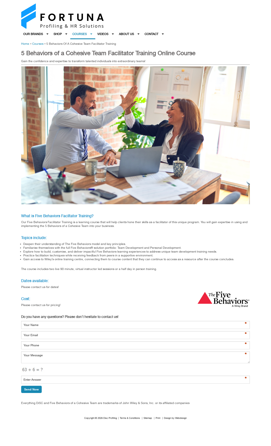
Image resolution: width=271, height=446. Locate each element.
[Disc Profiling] (72, 16)
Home (25, 43)
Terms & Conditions (130, 418)
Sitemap (148, 418)
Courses (79, 34)
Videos (102, 34)
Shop (58, 34)
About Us (126, 34)
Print (158, 418)
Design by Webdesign (175, 418)
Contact (151, 34)
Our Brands (33, 34)
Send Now (31, 389)
